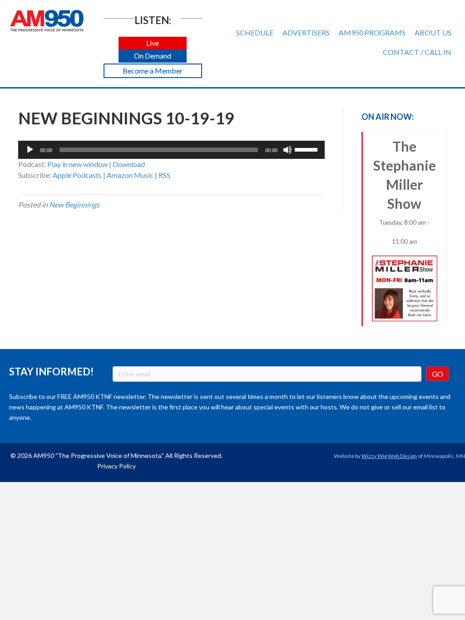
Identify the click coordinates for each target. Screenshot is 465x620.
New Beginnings (74, 204)
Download (129, 164)
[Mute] (287, 149)
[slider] (307, 149)
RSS (164, 175)
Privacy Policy (116, 466)
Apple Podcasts (77, 175)
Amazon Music (130, 175)
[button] (153, 43)
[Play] (30, 149)
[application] (171, 150)
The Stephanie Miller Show (404, 191)
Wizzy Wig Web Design (389, 456)
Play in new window (77, 164)
